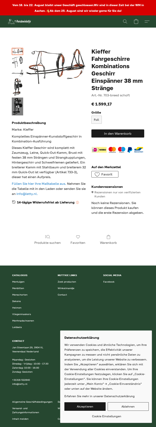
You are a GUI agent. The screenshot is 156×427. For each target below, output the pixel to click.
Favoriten (77, 243)
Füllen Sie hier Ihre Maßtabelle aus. (39, 184)
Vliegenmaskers (21, 314)
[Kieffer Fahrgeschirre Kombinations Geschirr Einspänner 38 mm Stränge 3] (17, 87)
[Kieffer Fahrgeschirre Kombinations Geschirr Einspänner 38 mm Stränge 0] (17, 51)
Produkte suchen (47, 243)
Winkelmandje (66, 288)
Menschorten (19, 294)
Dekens (16, 301)
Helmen (16, 307)
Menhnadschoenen (23, 320)
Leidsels (17, 327)
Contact (62, 294)
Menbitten (18, 288)
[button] (18, 21)
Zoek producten (67, 281)
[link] (106, 415)
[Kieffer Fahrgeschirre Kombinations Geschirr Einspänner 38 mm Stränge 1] (17, 62)
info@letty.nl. (27, 194)
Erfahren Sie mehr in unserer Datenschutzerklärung (99, 396)
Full (96, 119)
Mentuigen (18, 281)
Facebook (109, 281)
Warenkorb (108, 243)
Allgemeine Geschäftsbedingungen (32, 401)
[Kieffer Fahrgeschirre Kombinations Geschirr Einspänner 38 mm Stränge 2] (17, 73)
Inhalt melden (20, 418)
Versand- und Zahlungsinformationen (25, 410)
